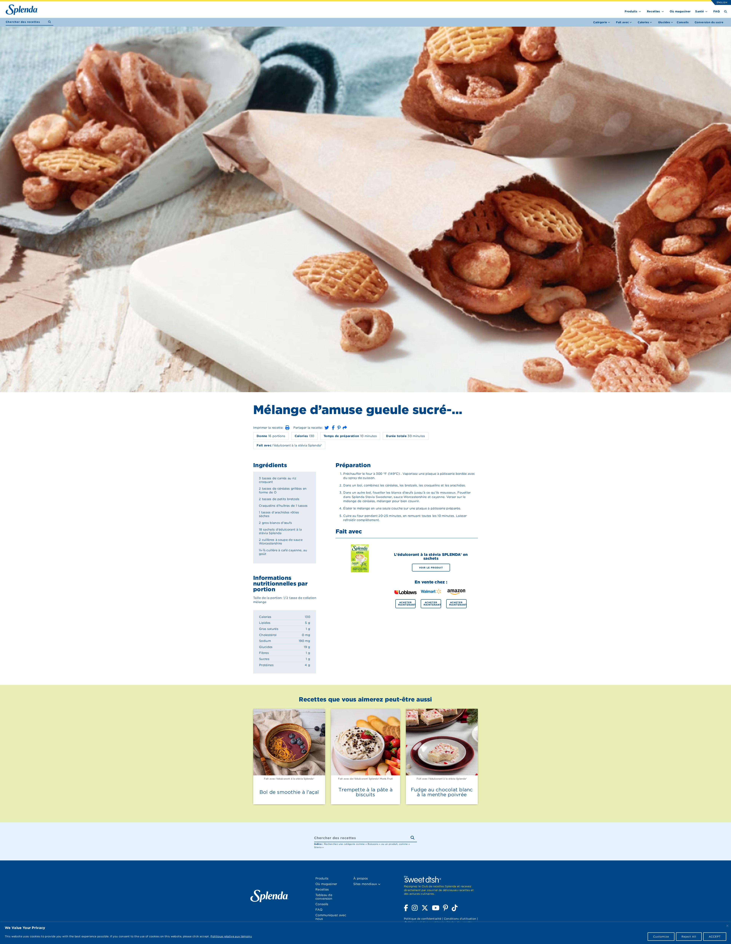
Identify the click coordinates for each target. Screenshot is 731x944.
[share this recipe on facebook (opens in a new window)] (333, 427)
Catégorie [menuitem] (600, 22)
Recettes (653, 11)
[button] (287, 427)
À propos (360, 878)
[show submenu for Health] (706, 11)
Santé (699, 11)
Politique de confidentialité (422, 918)
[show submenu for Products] (640, 11)
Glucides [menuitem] (664, 22)
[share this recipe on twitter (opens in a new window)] (327, 427)
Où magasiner (680, 11)
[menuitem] (682, 22)
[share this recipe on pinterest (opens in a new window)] (339, 427)
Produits (631, 11)
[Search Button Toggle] (726, 11)
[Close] (727, 926)
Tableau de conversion (323, 896)
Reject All (689, 936)
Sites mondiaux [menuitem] (365, 884)
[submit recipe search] (50, 22)
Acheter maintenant (407, 603)
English (722, 2)
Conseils (683, 22)
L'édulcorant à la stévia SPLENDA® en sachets (431, 556)
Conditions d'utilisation (460, 918)
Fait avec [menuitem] (622, 22)
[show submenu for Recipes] (663, 11)
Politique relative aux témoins (231, 936)
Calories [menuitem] (643, 22)
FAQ (716, 11)
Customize (661, 936)
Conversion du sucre (709, 22)
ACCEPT (715, 936)
